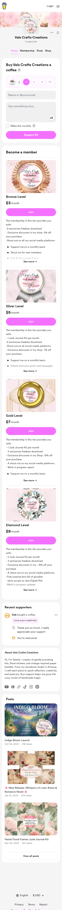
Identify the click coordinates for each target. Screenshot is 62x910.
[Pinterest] (37, 687)
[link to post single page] (31, 724)
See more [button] (28, 261)
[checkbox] (18, 126)
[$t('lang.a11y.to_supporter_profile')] (13, 628)
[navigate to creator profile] (31, 26)
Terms (31, 904)
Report (43, 904)
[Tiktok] (25, 687)
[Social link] (19, 686)
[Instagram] (31, 686)
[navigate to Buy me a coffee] (4, 6)
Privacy (19, 904)
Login (50, 6)
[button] (58, 6)
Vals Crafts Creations (31, 37)
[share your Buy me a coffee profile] (57, 32)
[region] (31, 100)
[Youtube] (7, 687)
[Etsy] (13, 686)
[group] (31, 213)
